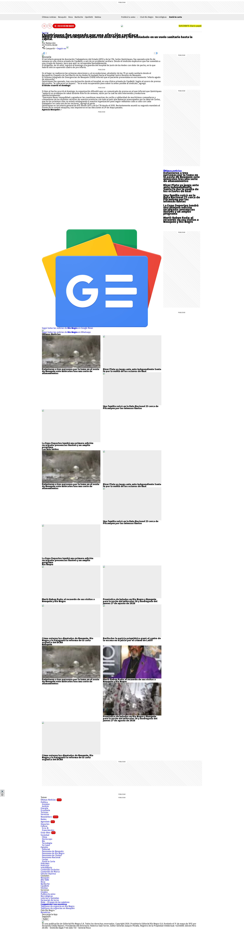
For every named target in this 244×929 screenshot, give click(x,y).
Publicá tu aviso (48, 894)
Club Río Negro (146, 17)
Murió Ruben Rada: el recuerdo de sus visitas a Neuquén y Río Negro (181, 220)
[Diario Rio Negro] (43, 921)
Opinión (44, 847)
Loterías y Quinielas (50, 898)
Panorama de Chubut (52, 855)
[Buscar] (50, 26)
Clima (44, 837)
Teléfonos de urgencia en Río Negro (57, 906)
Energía (44, 808)
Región (45, 33)
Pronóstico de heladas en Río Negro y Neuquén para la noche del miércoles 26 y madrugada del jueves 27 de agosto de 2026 (130, 601)
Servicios (45, 814)
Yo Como (46, 845)
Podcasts (45, 866)
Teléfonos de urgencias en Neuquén (58, 908)
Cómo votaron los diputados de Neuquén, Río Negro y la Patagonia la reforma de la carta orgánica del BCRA (67, 640)
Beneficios (45, 912)
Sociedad (45, 835)
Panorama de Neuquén (53, 851)
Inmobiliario (46, 868)
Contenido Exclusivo (50, 870)
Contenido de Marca (50, 872)
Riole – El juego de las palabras (55, 902)
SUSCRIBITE (190, 26)
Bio (43, 841)
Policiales (45, 864)
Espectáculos (48, 830)
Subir (45, 919)
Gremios (46, 804)
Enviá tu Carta (48, 862)
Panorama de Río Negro (53, 853)
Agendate (47, 821)
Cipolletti (89, 17)
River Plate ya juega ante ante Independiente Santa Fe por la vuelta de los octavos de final (181, 188)
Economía (45, 810)
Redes (44, 819)
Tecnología (47, 843)
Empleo (44, 892)
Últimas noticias (49, 17)
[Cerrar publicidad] (2, 791)
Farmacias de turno (50, 900)
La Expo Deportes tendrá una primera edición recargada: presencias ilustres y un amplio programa (181, 209)
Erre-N (45, 828)
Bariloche (79, 17)
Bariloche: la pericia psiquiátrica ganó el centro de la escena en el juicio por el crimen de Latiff (132, 639)
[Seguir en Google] (43, 55)
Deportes (45, 824)
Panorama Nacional (51, 857)
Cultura (44, 826)
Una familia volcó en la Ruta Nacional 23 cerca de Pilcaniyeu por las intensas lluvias (181, 198)
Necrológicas (161, 17)
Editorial (46, 849)
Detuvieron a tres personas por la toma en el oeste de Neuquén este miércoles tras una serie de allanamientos (181, 177)
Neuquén (62, 17)
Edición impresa (48, 874)
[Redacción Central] (43, 41)
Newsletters (49, 817)
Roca (70, 17)
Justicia (45, 806)
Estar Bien (48, 832)
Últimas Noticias (51, 800)
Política (44, 802)
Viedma (98, 17)
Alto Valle (45, 880)
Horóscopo (47, 839)
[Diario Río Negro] (122, 26)
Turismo (44, 812)
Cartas (45, 860)
